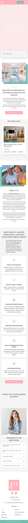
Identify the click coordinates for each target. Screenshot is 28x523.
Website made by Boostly (17, 521)
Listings (3, 512)
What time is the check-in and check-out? (12, 451)
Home (2, 509)
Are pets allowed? (7, 461)
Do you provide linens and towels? (11, 465)
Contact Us (17, 509)
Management (4, 517)
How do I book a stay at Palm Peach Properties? (11, 445)
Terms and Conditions (19, 512)
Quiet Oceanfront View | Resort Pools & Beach (13, 145)
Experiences (4, 514)
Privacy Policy (18, 514)
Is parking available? (8, 456)
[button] (14, 445)
